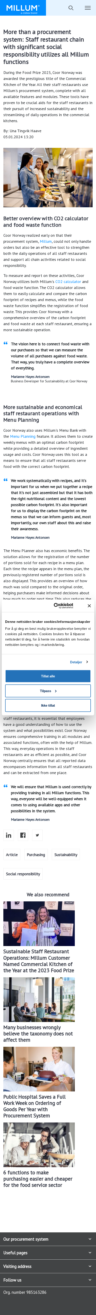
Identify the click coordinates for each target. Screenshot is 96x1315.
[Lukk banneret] (89, 605)
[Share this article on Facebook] (23, 835)
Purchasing (36, 854)
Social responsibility (23, 873)
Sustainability (65, 854)
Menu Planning (22, 436)
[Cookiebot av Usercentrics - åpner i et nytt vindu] (59, 606)
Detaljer (76, 662)
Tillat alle (48, 676)
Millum (46, 241)
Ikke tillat (48, 705)
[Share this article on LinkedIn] (8, 835)
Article (12, 854)
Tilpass (45, 691)
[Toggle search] (71, 8)
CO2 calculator (68, 281)
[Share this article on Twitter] (37, 835)
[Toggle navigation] (87, 8)
